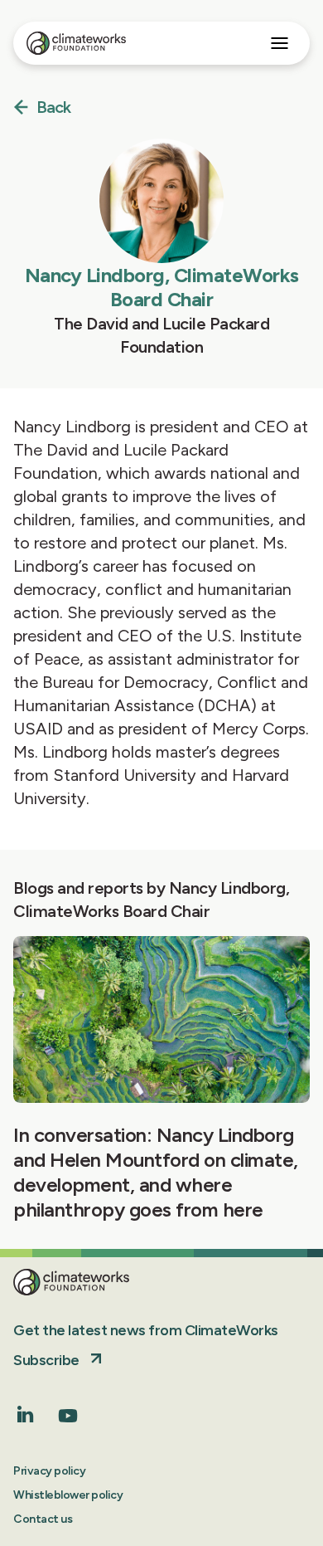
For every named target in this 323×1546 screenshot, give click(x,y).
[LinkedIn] (25, 1418)
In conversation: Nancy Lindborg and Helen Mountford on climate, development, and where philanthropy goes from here (155, 1172)
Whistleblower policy (68, 1495)
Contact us (42, 1519)
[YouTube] (68, 1421)
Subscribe (46, 1360)
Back (53, 108)
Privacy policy (49, 1471)
